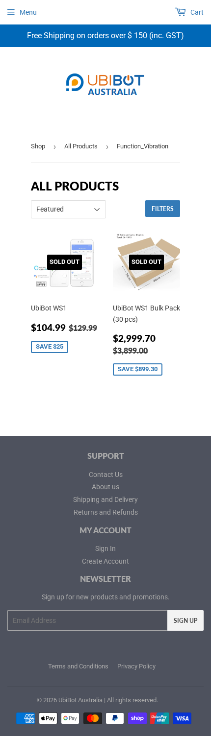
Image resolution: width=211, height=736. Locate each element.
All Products (81, 146)
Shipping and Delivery (105, 499)
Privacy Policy (136, 666)
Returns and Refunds (106, 512)
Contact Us (106, 474)
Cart (196, 12)
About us (105, 487)
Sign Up (185, 620)
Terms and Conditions (78, 666)
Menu (28, 12)
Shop (38, 146)
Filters (163, 209)
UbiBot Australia (80, 700)
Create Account (105, 561)
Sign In (105, 548)
